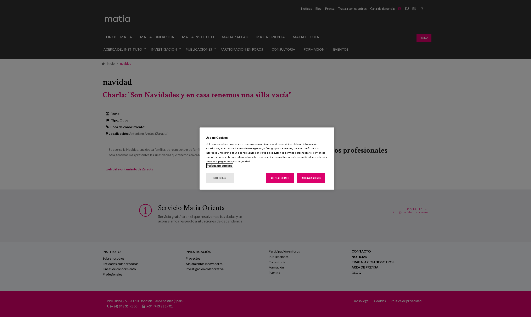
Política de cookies (220, 166)
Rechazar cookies (311, 178)
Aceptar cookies (280, 178)
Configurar (219, 178)
